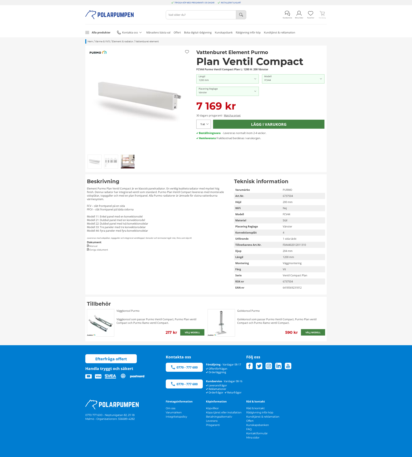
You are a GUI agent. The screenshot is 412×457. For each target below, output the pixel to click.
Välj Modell (192, 332)
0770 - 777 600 (187, 367)
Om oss (170, 408)
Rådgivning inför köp (259, 412)
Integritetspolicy (176, 416)
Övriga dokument (98, 249)
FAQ (249, 429)
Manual (93, 246)
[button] (140, 100)
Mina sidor (252, 437)
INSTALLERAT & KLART (231, 2)
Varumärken (174, 412)
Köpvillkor (212, 408)
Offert (250, 420)
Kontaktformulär (257, 433)
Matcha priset (232, 115)
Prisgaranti (213, 425)
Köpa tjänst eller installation (224, 412)
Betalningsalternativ (219, 416)
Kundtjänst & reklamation (262, 416)
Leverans (212, 420)
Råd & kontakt (255, 408)
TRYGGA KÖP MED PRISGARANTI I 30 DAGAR (194, 2)
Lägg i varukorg (268, 124)
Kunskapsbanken (257, 425)
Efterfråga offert (111, 358)
